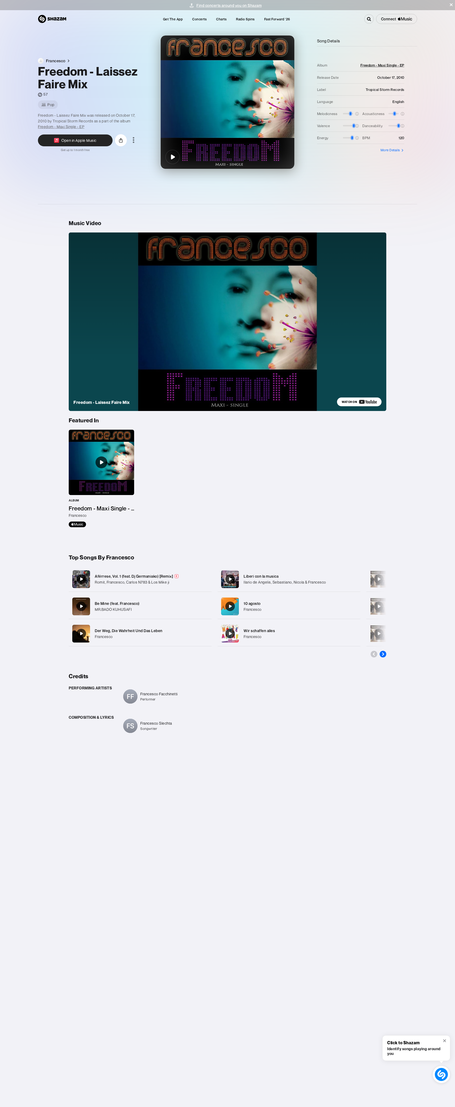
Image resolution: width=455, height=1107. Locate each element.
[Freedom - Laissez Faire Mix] (172, 157)
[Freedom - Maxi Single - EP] (101, 478)
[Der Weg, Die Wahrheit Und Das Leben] (140, 633)
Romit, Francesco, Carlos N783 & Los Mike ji (132, 582)
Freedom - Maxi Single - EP (61, 126)
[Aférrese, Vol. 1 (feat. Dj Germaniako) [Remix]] (140, 579)
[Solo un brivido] (379, 579)
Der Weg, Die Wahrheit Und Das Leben (129, 630)
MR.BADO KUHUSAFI (113, 609)
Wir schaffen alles (259, 630)
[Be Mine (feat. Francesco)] (140, 606)
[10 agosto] (289, 606)
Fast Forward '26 (277, 19)
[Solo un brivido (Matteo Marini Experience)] (379, 633)
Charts (221, 19)
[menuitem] (173, 19)
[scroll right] (383, 654)
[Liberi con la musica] (289, 579)
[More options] (133, 140)
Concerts (199, 19)
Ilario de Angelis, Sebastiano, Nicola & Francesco (285, 582)
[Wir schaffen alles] (289, 633)
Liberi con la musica (261, 576)
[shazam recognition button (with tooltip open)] (441, 1075)
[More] (203, 579)
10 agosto (252, 603)
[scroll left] (374, 654)
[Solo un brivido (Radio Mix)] (379, 606)
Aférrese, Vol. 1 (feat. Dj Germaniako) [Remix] (134, 576)
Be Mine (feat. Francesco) (117, 603)
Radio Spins (245, 19)
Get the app (173, 19)
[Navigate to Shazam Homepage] (52, 19)
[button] (451, 4)
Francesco (104, 636)
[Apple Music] (77, 524)
